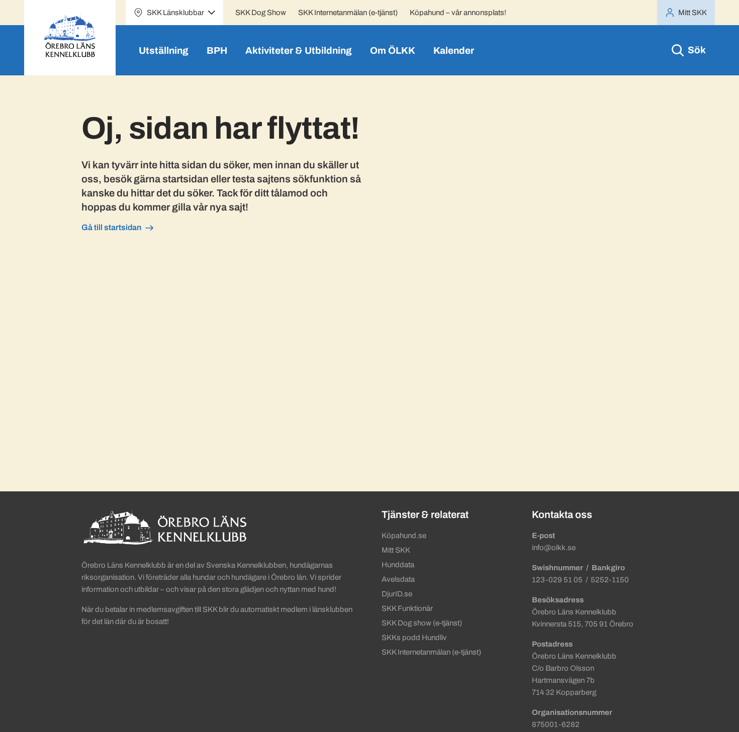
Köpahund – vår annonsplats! (458, 13)
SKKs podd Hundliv (414, 638)
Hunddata (398, 565)
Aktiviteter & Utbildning (298, 50)
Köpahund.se (404, 536)
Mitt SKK (396, 550)
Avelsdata (398, 579)
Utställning (164, 50)
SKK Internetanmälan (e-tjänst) (348, 13)
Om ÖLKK (392, 50)
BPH (217, 50)
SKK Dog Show (260, 13)
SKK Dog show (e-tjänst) (422, 623)
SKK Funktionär (407, 608)
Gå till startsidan (111, 227)
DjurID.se (397, 594)
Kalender (453, 50)
